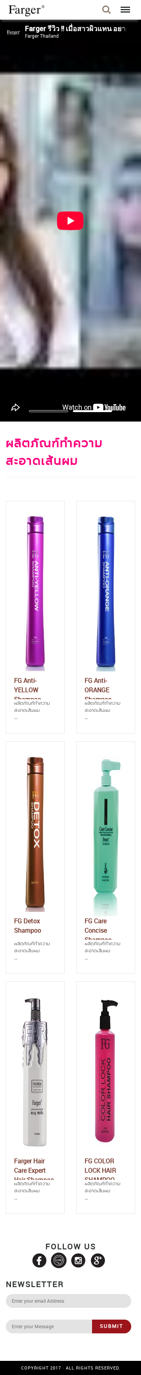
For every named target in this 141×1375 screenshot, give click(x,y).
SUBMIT (111, 1325)
